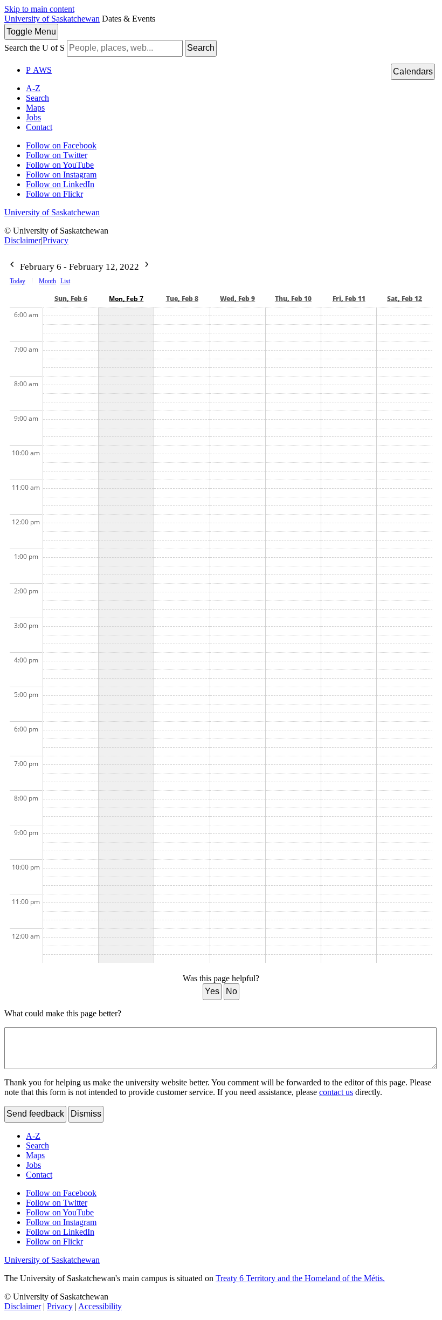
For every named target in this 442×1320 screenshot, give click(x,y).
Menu (31, 31)
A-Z (33, 88)
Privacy (55, 240)
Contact (39, 127)
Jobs (33, 117)
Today (17, 281)
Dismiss (86, 1113)
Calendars (413, 71)
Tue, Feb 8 (182, 298)
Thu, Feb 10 (293, 298)
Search (201, 47)
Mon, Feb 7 (126, 298)
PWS (39, 69)
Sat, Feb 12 (404, 298)
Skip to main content (39, 8)
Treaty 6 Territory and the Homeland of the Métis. (300, 1278)
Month (47, 281)
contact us (336, 1092)
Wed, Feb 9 (237, 298)
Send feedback (35, 1113)
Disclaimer (22, 240)
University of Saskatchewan (52, 18)
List (65, 281)
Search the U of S (34, 47)
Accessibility (100, 1306)
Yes (212, 991)
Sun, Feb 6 (70, 298)
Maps (35, 107)
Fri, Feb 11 (349, 298)
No (231, 991)
